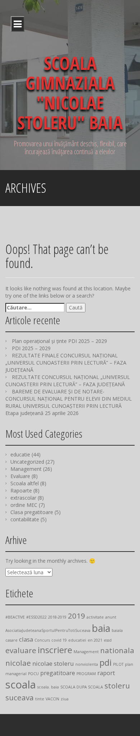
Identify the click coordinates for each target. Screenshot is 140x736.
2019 (76, 616)
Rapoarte (21, 490)
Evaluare (20, 476)
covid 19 (59, 640)
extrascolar (23, 497)
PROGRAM (86, 673)
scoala (20, 684)
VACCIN (52, 698)
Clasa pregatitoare (31, 512)
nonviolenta (86, 664)
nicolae (18, 663)
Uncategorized (27, 461)
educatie (20, 454)
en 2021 (95, 640)
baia (101, 628)
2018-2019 (57, 617)
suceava (19, 697)
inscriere (55, 650)
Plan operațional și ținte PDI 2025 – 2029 (59, 341)
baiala (117, 630)
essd (108, 640)
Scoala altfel (24, 483)
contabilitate (24, 519)
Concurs (42, 640)
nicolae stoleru (53, 663)
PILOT (118, 664)
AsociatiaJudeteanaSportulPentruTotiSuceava (47, 630)
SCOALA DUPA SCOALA (81, 687)
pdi (105, 662)
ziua (65, 698)
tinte (39, 698)
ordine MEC (23, 504)
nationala (117, 650)
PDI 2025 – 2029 (31, 348)
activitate (95, 617)
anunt (110, 617)
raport (106, 673)
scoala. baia (48, 687)
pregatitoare (57, 673)
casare (11, 640)
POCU (33, 673)
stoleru (117, 686)
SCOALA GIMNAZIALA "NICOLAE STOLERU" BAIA (70, 93)
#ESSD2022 (36, 617)
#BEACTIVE (15, 617)
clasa (26, 639)
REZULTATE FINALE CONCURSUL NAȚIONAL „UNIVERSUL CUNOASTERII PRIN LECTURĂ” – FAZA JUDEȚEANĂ (65, 362)
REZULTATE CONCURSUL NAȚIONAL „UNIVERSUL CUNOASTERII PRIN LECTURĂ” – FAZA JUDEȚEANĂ (67, 381)
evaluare (20, 650)
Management (26, 468)
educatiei (77, 640)
